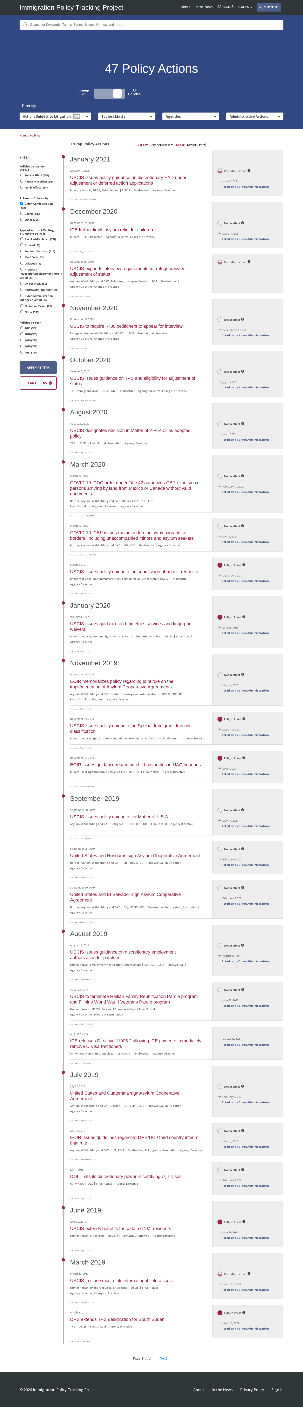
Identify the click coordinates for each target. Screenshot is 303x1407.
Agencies (173, 116)
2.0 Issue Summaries (233, 6)
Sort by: (143, 145)
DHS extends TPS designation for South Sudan (117, 1319)
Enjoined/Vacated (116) (40, 251)
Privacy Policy (252, 1389)
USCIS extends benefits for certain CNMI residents (120, 1228)
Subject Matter (114, 116)
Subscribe (271, 7)
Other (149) (32, 312)
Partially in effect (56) (39, 181)
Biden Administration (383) (36, 206)
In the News (204, 7)
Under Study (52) (36, 284)
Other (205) (32, 220)
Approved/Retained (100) (41, 290)
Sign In (277, 1389)
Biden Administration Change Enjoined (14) (36, 298)
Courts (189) (32, 214)
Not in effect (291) (36, 187)
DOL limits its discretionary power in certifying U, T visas (126, 1176)
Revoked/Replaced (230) (40, 239)
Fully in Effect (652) (37, 175)
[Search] (24, 25)
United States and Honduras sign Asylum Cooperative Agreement (135, 855)
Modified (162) (34, 257)
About (185, 7)
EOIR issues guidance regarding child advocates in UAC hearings (135, 764)
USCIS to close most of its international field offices (121, 1280)
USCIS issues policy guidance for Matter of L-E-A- (120, 816)
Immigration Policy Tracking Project (71, 7)
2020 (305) (31, 334)
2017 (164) (31, 352)
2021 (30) (30, 328)
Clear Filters (36, 383)
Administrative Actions (249, 116)
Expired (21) (32, 245)
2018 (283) (31, 346)
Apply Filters (38, 367)
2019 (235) (31, 340)
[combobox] (151, 25)
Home (23, 135)
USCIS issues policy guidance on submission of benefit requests (134, 571)
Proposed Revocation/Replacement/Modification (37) (41, 273)
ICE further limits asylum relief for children (111, 229)
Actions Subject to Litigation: (51, 116)
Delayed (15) (33, 263)
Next (163, 1358)
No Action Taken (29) (38, 306)
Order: (180, 145)
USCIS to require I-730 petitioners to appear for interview (126, 326)
